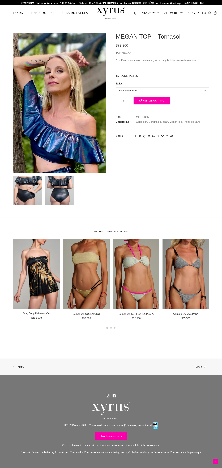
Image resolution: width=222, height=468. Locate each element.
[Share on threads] (144, 136)
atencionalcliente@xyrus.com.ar (142, 445)
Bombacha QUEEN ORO (86, 313)
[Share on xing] (167, 136)
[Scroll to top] (215, 461)
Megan (164, 121)
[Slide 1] (107, 328)
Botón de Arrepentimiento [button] (111, 436)
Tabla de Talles (73, 13)
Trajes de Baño (191, 121)
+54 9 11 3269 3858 (193, 3)
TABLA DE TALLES (127, 75)
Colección (141, 121)
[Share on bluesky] (162, 136)
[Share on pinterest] (149, 136)
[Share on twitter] (140, 136)
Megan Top (175, 121)
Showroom (173, 13)
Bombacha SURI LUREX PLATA (136, 313)
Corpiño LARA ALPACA (185, 313)
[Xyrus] (111, 13)
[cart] (214, 13)
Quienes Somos (147, 13)
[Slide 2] (111, 328)
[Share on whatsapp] (158, 136)
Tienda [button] (17, 13)
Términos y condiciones (138, 425)
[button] (210, 13)
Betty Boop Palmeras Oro (36, 313)
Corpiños (154, 121)
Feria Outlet (42, 13)
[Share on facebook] (135, 136)
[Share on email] (171, 136)
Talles (119, 83)
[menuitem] (19, 13)
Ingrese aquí (194, 452)
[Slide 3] (115, 328)
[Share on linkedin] (153, 136)
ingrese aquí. (123, 452)
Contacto (197, 13)
